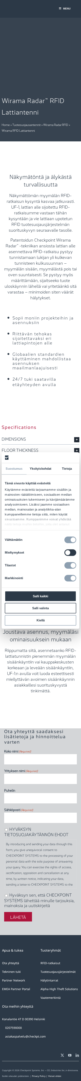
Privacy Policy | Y (40, 1076)
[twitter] (62, 1055)
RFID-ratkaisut (50, 963)
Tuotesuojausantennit (26, 124)
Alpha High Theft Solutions (59, 989)
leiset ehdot (55, 1076)
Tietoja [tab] (67, 468)
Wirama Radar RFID (55, 124)
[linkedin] (77, 1055)
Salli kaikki (40, 596)
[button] (40, 438)
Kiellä (41, 620)
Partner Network (13, 980)
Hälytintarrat (49, 980)
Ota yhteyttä (10, 963)
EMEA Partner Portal (16, 989)
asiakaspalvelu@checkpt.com (25, 1036)
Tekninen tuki (11, 972)
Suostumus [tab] (14, 468)
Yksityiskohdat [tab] (40, 468)
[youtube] (69, 1055)
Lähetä (18, 916)
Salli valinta (40, 608)
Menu (67, 8)
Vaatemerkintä (50, 998)
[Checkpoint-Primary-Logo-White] (19, 7)
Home (6, 124)
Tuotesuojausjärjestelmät (58, 972)
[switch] (70, 552)
